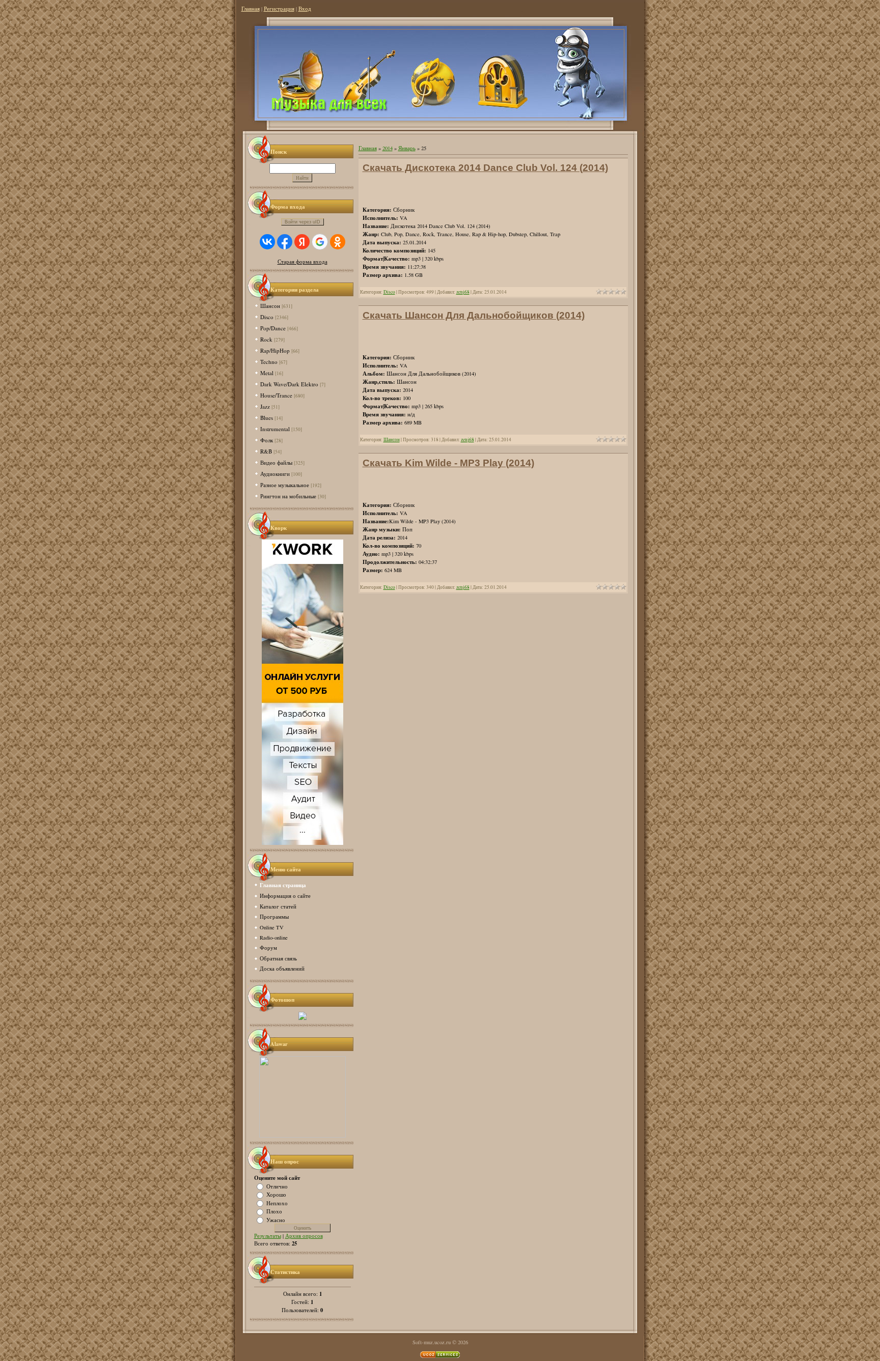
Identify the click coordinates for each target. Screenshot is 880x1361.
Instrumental (275, 429)
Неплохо (277, 1202)
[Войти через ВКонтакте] (267, 241)
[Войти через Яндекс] (302, 241)
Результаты (267, 1235)
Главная (250, 8)
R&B (266, 451)
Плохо (274, 1211)
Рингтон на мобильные (288, 496)
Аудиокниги (275, 473)
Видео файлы (276, 462)
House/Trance (276, 395)
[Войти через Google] (320, 242)
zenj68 (463, 292)
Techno (269, 361)
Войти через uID (302, 221)
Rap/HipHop (275, 350)
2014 (387, 148)
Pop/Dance (273, 328)
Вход (304, 8)
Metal (266, 373)
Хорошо (276, 1194)
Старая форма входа (302, 261)
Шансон (270, 305)
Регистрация (279, 8)
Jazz (265, 406)
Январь (407, 148)
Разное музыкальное (284, 485)
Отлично (277, 1185)
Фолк (266, 440)
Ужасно (275, 1219)
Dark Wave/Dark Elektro (289, 384)
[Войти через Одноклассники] (337, 241)
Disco (266, 317)
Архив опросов (304, 1235)
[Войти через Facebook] (284, 241)
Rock (266, 339)
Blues (266, 417)
